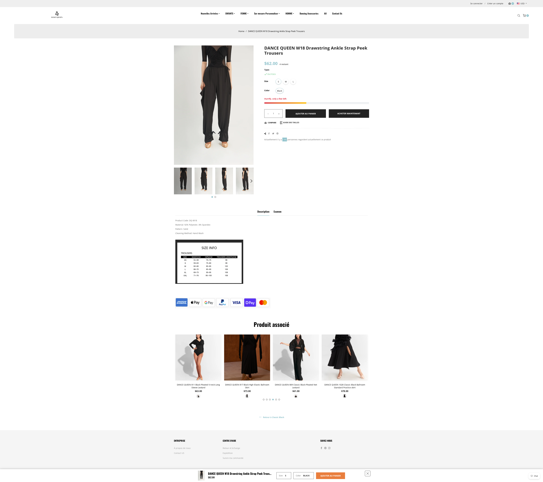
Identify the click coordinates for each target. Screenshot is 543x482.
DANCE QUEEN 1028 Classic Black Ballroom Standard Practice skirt (344, 386)
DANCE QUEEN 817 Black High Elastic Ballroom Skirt (247, 386)
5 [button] (276, 399)
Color (267, 90)
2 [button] (215, 197)
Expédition (228, 453)
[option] (198, 367)
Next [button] (251, 181)
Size (266, 81)
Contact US (179, 453)
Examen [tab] (277, 211)
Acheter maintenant (348, 113)
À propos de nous (182, 448)
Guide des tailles (291, 122)
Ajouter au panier (330, 475)
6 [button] (279, 399)
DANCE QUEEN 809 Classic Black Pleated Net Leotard (296, 386)
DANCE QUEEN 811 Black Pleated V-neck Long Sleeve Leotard (198, 386)
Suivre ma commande (233, 458)
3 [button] (270, 399)
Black (279, 90)
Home (241, 31)
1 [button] (212, 197)
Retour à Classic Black (273, 417)
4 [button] (273, 399)
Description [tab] (263, 211)
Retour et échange (231, 448)
